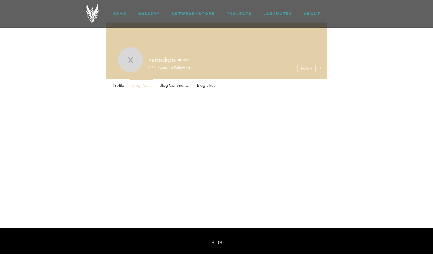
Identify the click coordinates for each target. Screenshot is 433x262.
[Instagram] (220, 242)
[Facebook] (213, 242)
